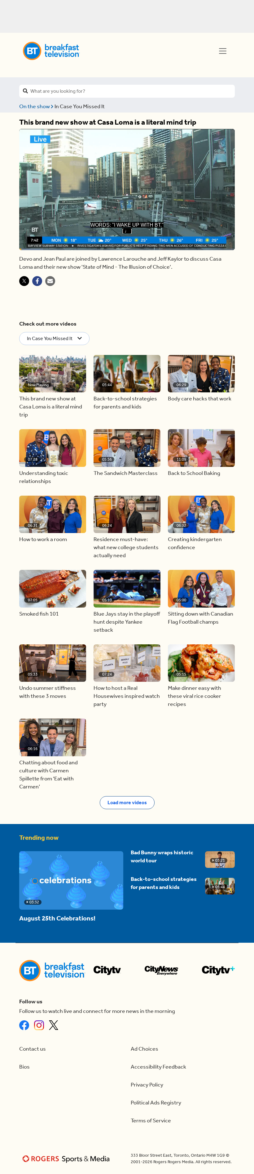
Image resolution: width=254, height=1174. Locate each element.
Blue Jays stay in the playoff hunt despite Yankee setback (127, 622)
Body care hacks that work (199, 398)
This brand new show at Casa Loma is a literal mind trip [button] (50, 406)
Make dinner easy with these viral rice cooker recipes (194, 696)
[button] (52, 374)
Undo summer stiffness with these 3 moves (47, 692)
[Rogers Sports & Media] (67, 1158)
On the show (35, 106)
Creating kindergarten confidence (195, 543)
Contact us (32, 1049)
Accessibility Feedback (158, 1067)
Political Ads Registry (156, 1102)
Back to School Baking (194, 473)
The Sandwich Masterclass (126, 473)
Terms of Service (151, 1120)
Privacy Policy (147, 1085)
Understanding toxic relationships (43, 477)
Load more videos (127, 802)
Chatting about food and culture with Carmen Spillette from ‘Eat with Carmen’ (48, 774)
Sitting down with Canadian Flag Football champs (200, 618)
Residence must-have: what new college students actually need (126, 547)
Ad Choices (144, 1049)
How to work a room (43, 539)
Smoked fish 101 (39, 614)
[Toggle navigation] (222, 51)
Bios (24, 1067)
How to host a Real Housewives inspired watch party (127, 696)
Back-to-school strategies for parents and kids (125, 402)
